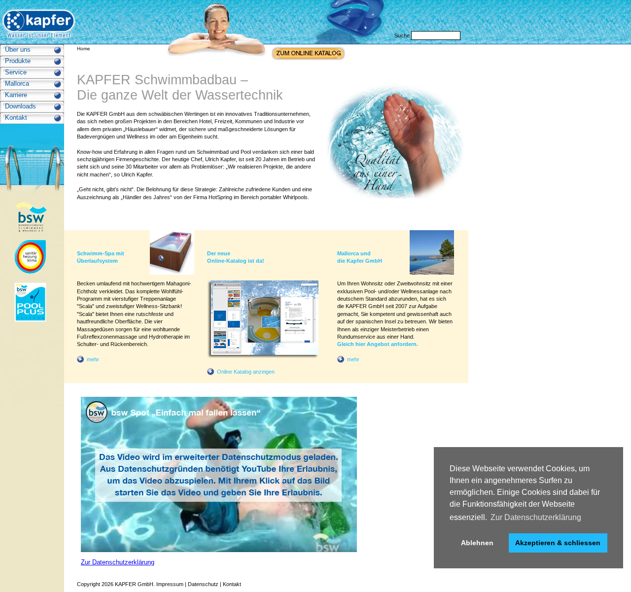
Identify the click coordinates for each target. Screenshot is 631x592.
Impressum (169, 584)
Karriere (16, 95)
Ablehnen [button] (477, 543)
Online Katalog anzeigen (246, 372)
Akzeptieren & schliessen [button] (557, 543)
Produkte (18, 61)
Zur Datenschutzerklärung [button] (536, 517)
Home (83, 48)
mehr (93, 359)
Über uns (18, 49)
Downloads (20, 106)
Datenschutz (203, 584)
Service (16, 72)
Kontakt (16, 117)
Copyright (88, 584)
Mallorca (17, 83)
